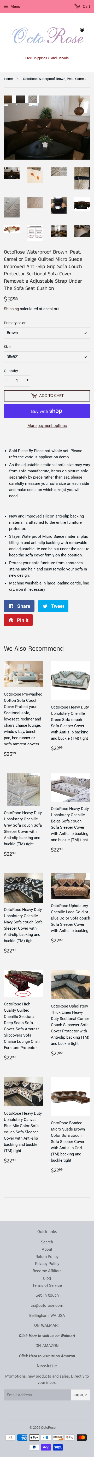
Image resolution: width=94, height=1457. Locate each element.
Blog (47, 1278)
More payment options (47, 425)
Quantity (11, 371)
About (47, 1249)
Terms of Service (47, 1285)
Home (8, 79)
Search (47, 1242)
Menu (15, 6)
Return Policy (47, 1256)
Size (7, 347)
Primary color (15, 323)
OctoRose (48, 1427)
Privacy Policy (47, 1263)
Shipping (11, 309)
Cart (86, 6)
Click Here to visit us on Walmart (47, 1335)
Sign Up (80, 1395)
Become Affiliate (47, 1271)
